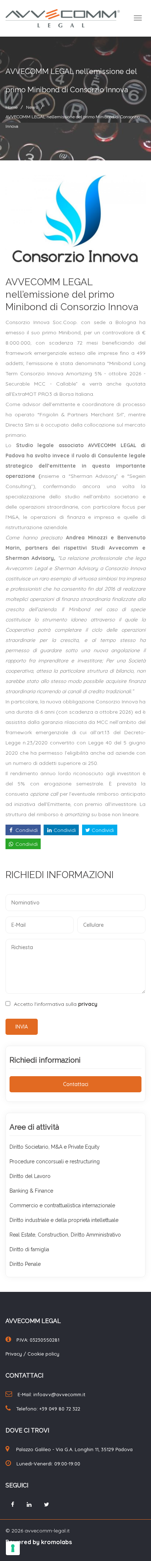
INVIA (21, 1026)
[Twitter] (46, 1504)
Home (11, 107)
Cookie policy (43, 1354)
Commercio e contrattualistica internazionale (62, 1205)
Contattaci (75, 1084)
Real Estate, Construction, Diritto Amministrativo (65, 1235)
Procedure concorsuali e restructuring (55, 1161)
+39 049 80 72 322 (59, 1409)
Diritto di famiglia (29, 1249)
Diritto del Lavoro (30, 1176)
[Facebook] (12, 1504)
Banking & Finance (31, 1191)
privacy (87, 1004)
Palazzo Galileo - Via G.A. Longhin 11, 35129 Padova (74, 1449)
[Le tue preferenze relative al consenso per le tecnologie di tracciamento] (13, 1548)
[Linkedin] (29, 1504)
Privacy (14, 1354)
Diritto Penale (25, 1264)
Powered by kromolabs (38, 1542)
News (32, 107)
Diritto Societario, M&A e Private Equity (55, 1147)
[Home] (60, 18)
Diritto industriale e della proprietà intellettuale (64, 1220)
